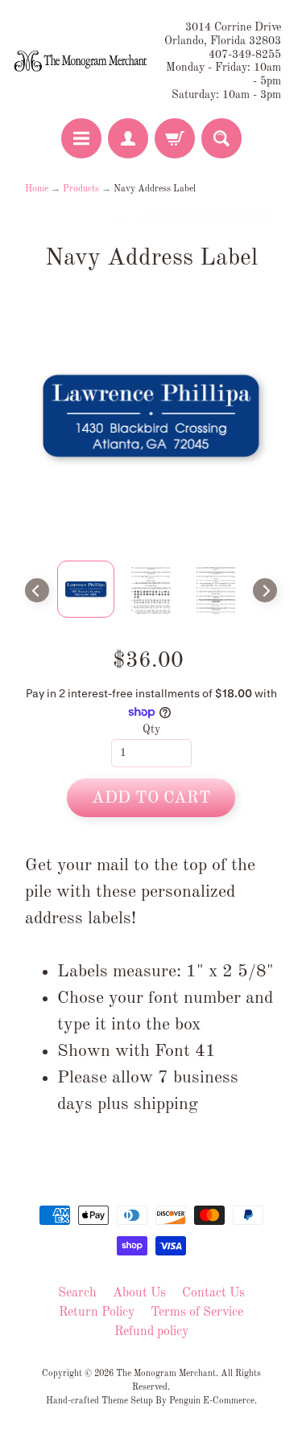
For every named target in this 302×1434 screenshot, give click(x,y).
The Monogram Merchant (166, 1374)
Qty (151, 730)
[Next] (265, 590)
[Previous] (37, 590)
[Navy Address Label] (85, 589)
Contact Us (213, 1293)
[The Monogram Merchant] (82, 62)
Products (81, 189)
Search (77, 1293)
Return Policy (96, 1312)
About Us (139, 1293)
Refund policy (151, 1331)
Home (36, 189)
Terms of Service (197, 1312)
